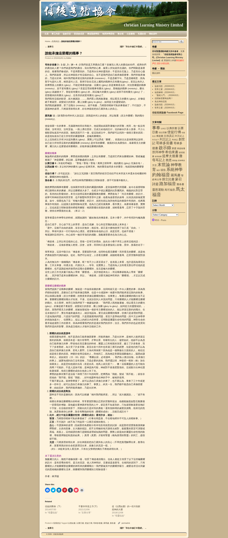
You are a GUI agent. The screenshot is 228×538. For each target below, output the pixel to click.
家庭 (174, 148)
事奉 (156, 128)
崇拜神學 (158, 152)
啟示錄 (165, 147)
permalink (126, 523)
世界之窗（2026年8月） (165, 89)
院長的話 (55, 41)
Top (220, 530)
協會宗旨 (67, 34)
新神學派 (181, 160)
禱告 (163, 169)
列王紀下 (155, 140)
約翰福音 (161, 174)
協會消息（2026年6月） (165, 104)
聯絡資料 (153, 34)
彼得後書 (158, 156)
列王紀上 (179, 136)
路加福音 (167, 183)
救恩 (169, 160)
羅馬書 (106, 523)
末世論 (163, 164)
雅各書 (113, 523)
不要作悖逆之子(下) (87, 506)
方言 (154, 165)
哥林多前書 (164, 143)
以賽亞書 (80, 523)
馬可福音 (170, 189)
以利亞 (163, 128)
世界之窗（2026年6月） (165, 108)
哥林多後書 (98, 523)
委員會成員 (79, 34)
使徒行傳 (88, 523)
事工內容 (56, 34)
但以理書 (163, 132)
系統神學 (174, 169)
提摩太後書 (170, 156)
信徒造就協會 (58, 534)
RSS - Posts (160, 220)
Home (47, 41)
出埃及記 (169, 135)
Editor (68, 58)
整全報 (121, 34)
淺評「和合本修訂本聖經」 (133, 46)
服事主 (49, 46)
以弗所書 (172, 128)
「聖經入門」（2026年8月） (167, 95)
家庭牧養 (181, 148)
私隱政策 (142, 34)
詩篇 (155, 184)
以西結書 (72, 523)
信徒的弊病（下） (53, 506)
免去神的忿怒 (161, 101)
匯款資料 (156, 73)
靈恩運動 (158, 189)
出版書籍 (131, 34)
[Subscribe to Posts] (153, 220)
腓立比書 (168, 179)
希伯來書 (171, 152)
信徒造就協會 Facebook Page (167, 112)
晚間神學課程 (108, 34)
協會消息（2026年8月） (165, 86)
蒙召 (178, 179)
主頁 (47, 34)
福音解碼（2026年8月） (165, 92)
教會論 (174, 160)
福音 (158, 170)
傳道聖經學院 (93, 34)
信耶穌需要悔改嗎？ (164, 98)
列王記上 (165, 139)
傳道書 (159, 136)
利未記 (175, 139)
